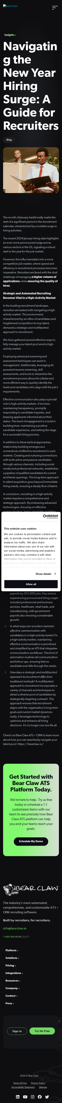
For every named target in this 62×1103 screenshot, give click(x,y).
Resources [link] (12, 980)
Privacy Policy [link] (38, 1083)
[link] (43, 516)
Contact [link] (11, 996)
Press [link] (9, 1003)
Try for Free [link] (42, 1031)
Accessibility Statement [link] (23, 1087)
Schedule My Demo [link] (31, 841)
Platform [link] (11, 950)
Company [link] (12, 988)
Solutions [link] (11, 958)
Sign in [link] (17, 1031)
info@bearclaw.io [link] (14, 928)
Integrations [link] (13, 973)
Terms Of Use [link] (20, 1083)
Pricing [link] (10, 965)
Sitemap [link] (43, 1087)
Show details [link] (43, 573)
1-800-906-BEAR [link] (16, 936)
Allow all (31, 584)
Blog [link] (9, 140)
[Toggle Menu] (55, 7)
